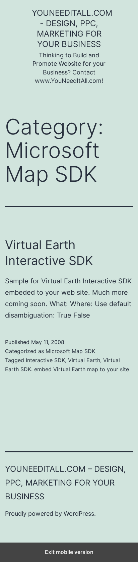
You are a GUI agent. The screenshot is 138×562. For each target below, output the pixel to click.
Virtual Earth (84, 360)
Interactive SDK (45, 360)
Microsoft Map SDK (70, 351)
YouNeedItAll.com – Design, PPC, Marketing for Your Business (65, 482)
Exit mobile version (69, 552)
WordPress (79, 513)
